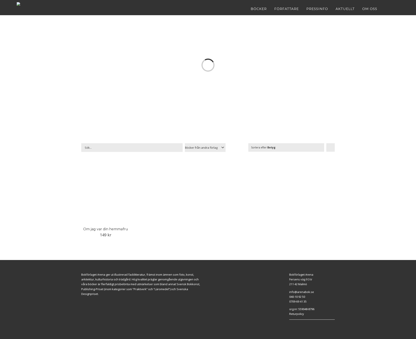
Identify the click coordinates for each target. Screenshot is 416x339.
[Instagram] (295, 325)
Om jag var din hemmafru (105, 229)
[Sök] (398, 8)
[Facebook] (290, 325)
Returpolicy (296, 314)
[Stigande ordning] (330, 147)
